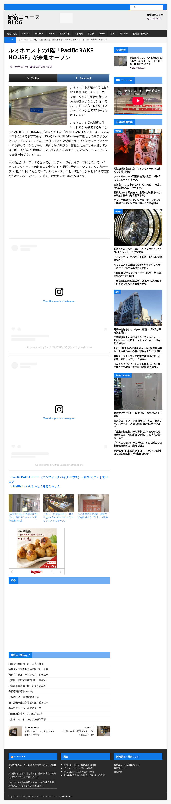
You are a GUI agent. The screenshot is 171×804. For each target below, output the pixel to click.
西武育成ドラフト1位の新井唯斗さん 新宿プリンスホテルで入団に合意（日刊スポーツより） (138, 423)
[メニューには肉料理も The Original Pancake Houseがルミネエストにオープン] (58, 503)
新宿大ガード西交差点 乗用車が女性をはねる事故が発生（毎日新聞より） (137, 194)
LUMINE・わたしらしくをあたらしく (35, 486)
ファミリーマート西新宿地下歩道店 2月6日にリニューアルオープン (137, 178)
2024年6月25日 (138, 68)
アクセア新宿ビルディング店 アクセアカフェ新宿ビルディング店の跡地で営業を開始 (137, 202)
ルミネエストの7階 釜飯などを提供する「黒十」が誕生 (93, 515)
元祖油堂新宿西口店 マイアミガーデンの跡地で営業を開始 (137, 170)
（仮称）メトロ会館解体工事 (24, 696)
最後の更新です (155, 14)
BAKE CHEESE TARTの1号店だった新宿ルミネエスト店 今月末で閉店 (24, 517)
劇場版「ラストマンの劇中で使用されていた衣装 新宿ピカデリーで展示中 (137, 357)
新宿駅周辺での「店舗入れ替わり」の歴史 (84, 775)
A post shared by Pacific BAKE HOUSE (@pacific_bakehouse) (59, 347)
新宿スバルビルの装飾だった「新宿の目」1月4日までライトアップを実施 (138, 250)
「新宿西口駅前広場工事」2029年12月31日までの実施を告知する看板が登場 (138, 282)
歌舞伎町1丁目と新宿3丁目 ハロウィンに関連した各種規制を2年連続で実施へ (137, 452)
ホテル (51, 33)
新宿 (112, 33)
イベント (26, 33)
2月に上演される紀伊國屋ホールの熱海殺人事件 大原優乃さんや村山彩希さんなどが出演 (138, 350)
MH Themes (67, 796)
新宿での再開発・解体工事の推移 (26, 663)
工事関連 (79, 33)
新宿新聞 (118, 771)
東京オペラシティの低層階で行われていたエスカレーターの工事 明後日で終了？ (146, 60)
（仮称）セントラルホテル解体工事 (27, 719)
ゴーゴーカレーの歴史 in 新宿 (78, 768)
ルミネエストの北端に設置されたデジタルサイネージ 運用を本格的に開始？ (137, 266)
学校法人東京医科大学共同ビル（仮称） (30, 669)
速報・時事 (65, 33)
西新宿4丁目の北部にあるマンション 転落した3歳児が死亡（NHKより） (138, 186)
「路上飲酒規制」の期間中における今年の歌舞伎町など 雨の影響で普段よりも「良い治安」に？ (137, 434)
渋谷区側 (124, 33)
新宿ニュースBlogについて (127, 764)
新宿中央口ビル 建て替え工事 (25, 708)
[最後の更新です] (66, 18)
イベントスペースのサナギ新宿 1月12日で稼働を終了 (138, 258)
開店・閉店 (12, 33)
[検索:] (146, 6)
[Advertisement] (59, 205)
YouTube (19, 756)
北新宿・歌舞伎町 (141, 33)
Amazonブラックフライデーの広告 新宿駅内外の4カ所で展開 (137, 274)
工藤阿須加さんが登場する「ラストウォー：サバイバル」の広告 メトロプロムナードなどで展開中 (137, 340)
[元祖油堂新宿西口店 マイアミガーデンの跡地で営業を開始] (138, 147)
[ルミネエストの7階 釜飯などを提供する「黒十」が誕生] (93, 503)
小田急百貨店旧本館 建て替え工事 (27, 685)
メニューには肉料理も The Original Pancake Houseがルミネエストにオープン (58, 517)
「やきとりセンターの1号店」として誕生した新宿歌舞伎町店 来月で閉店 (138, 444)
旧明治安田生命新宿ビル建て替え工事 (28, 702)
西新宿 (91, 33)
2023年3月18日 (20, 66)
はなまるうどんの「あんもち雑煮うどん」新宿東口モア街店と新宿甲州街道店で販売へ (137, 365)
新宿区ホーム (120, 768)
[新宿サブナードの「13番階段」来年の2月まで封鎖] (138, 391)
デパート (39, 33)
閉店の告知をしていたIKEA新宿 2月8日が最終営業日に (137, 331)
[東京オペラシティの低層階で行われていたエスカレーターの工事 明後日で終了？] (120, 61)
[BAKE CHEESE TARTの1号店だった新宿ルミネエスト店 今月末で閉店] (24, 503)
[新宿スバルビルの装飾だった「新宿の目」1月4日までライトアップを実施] (138, 227)
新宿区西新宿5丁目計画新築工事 (26, 713)
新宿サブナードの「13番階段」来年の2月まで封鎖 (138, 414)
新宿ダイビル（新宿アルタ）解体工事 (28, 674)
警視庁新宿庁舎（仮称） (21, 691)
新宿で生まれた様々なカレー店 (79, 771)
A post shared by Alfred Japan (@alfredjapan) (59, 464)
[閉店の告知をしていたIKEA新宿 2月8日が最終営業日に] (138, 308)
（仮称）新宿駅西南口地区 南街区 (27, 680)
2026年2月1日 (156, 18)
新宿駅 (102, 33)
